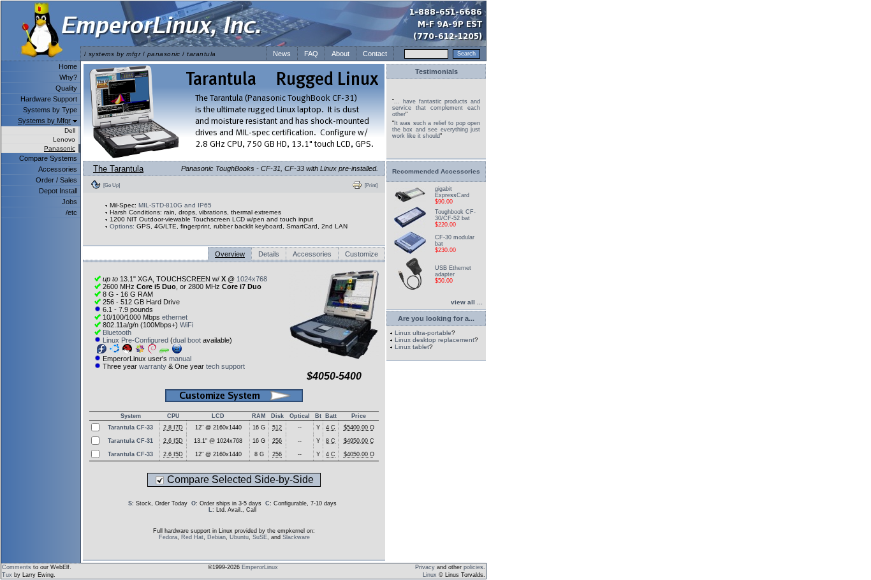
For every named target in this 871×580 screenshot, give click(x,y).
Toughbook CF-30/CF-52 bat (455, 215)
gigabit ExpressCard (452, 192)
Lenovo (64, 139)
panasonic (163, 53)
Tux (7, 575)
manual (180, 358)
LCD (218, 416)
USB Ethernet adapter (453, 271)
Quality (66, 88)
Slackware (296, 537)
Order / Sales (56, 180)
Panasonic (59, 148)
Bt (318, 416)
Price (358, 416)
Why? (68, 77)
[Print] (371, 185)
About (340, 53)
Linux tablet (412, 346)
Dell (69, 130)
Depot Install (58, 191)
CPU (173, 416)
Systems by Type (50, 110)
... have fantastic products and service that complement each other (436, 107)
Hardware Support (48, 99)
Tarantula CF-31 (130, 441)
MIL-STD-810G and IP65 (175, 205)
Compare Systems (48, 158)
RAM (259, 416)
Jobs (69, 201)
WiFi (186, 325)
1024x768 (252, 279)
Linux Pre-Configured (135, 340)
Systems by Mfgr (44, 120)
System (131, 416)
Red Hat (192, 537)
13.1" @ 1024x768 (218, 441)
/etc (71, 212)
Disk (277, 416)
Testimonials (436, 71)
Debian (216, 537)
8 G (259, 454)
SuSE (260, 537)
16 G (259, 427)
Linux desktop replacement (434, 339)
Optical (299, 416)
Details (268, 254)
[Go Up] (111, 185)
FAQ (311, 53)
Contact (375, 53)
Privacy (425, 567)
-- (300, 427)
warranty (152, 366)
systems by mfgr (114, 53)
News (282, 53)
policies (473, 567)
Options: (122, 226)
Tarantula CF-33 (130, 427)
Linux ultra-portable (423, 332)
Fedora (168, 537)
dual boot (187, 340)
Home (68, 66)
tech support (225, 366)
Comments (16, 567)
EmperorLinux (260, 567)
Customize (361, 254)
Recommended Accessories (436, 171)
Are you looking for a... (436, 318)
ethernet (174, 317)
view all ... (467, 302)
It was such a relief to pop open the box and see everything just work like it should (436, 129)
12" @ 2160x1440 (218, 427)
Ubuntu (239, 537)
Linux (430, 575)
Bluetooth (117, 332)
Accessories (57, 169)
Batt (331, 416)
